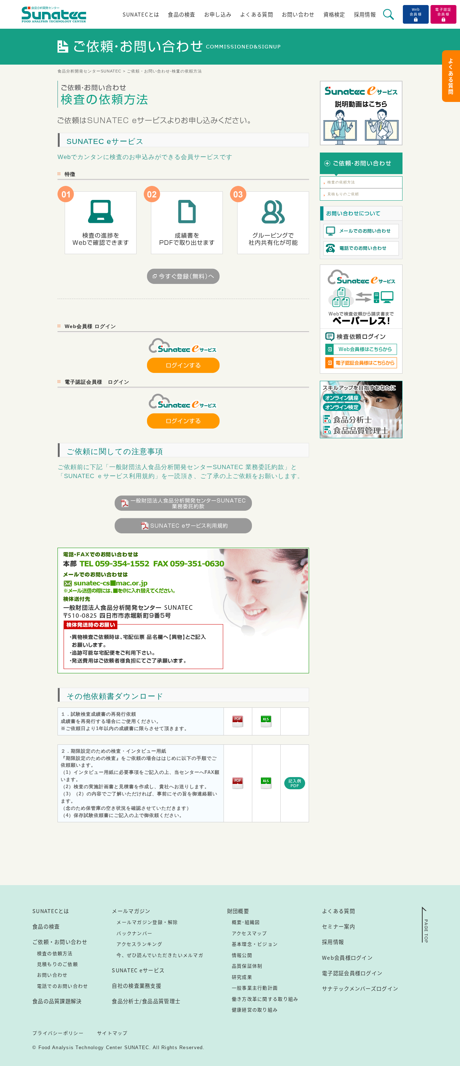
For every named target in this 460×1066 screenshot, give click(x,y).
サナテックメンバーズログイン (360, 988)
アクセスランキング (139, 943)
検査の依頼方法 (341, 182)
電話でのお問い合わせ (62, 985)
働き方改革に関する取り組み (265, 998)
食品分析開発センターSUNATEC (90, 71)
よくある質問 (256, 14)
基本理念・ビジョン (255, 943)
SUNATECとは (141, 14)
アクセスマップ (249, 933)
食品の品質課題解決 (57, 1001)
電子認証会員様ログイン (352, 973)
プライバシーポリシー (58, 1032)
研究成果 (242, 976)
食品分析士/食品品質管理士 (146, 1001)
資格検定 (334, 14)
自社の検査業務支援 (136, 985)
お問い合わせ (298, 14)
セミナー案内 (338, 926)
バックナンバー (134, 933)
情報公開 (242, 955)
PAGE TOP (425, 925)
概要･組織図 (246, 921)
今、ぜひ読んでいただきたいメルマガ (159, 955)
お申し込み (217, 14)
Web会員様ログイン (347, 957)
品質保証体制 (247, 965)
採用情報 (365, 14)
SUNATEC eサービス (138, 970)
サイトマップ (112, 1032)
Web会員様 (416, 11)
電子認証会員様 (443, 11)
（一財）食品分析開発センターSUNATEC (54, 14)
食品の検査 (181, 14)
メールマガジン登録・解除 (147, 921)
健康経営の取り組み (255, 1009)
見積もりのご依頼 (343, 194)
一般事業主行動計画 (255, 987)
